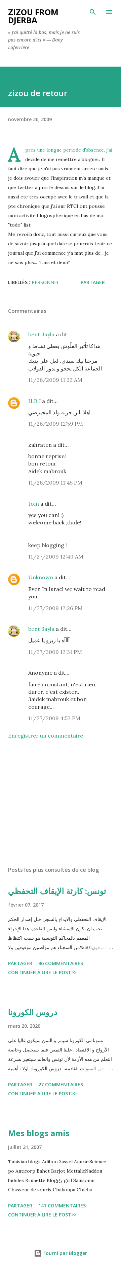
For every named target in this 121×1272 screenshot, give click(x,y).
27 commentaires (60, 1084)
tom (33, 503)
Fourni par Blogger (64, 1253)
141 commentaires (62, 1205)
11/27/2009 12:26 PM (55, 608)
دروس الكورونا (32, 1011)
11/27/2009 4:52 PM (54, 718)
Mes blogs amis (39, 1132)
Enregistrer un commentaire (45, 735)
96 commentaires (60, 963)
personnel (45, 282)
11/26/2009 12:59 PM (55, 423)
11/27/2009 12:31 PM (55, 652)
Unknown (40, 577)
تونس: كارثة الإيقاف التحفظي (57, 890)
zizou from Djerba (33, 15)
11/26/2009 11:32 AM (55, 379)
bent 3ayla (41, 334)
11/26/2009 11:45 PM (55, 482)
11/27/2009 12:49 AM (55, 556)
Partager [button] (93, 282)
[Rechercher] (93, 12)
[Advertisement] (60, 803)
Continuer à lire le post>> (42, 972)
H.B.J (34, 401)
